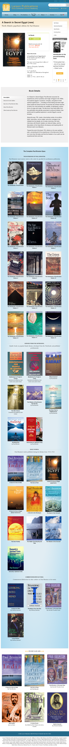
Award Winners (54, 8)
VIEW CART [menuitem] (62, 1)
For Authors (24, 15)
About (42, 15)
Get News (56, 23)
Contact (52, 15)
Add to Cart (36, 39)
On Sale (64, 8)
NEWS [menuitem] (55, 1)
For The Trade (33, 14)
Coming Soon (57, 32)
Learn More (59, 71)
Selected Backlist (58, 26)
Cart (61, 15)
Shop (14, 15)
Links (55, 35)
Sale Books (56, 29)
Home (6, 15)
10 (63, 78)
